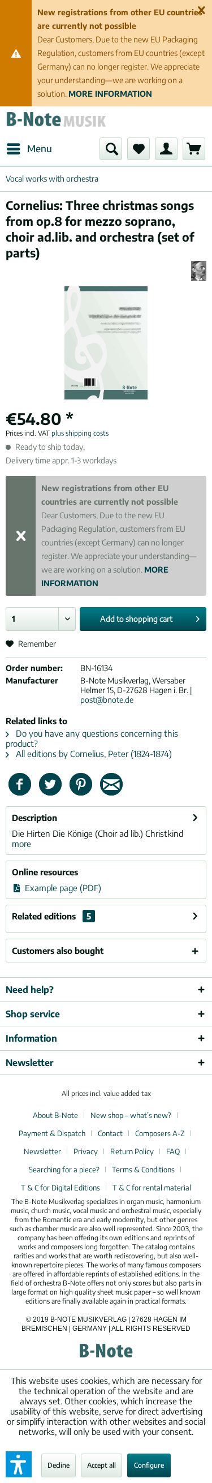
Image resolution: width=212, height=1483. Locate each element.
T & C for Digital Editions (60, 1187)
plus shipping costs (80, 433)
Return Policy (132, 1151)
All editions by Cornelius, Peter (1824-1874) (93, 754)
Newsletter (42, 1151)
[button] (19, 1464)
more (21, 844)
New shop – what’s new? (130, 1115)
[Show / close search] (110, 148)
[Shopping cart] (194, 148)
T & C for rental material (152, 1187)
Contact (110, 1133)
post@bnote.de (106, 699)
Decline (58, 1465)
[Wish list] (138, 148)
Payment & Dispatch (52, 1133)
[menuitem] (29, 148)
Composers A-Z (160, 1133)
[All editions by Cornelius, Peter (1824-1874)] (198, 271)
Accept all (101, 1465)
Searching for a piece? (64, 1169)
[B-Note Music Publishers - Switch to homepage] (56, 122)
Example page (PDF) (62, 888)
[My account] (166, 148)
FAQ (173, 1151)
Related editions (51, 916)
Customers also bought (57, 950)
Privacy (85, 1151)
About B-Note (55, 1115)
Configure (149, 1465)
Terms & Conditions (143, 1169)
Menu (39, 148)
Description (34, 818)
